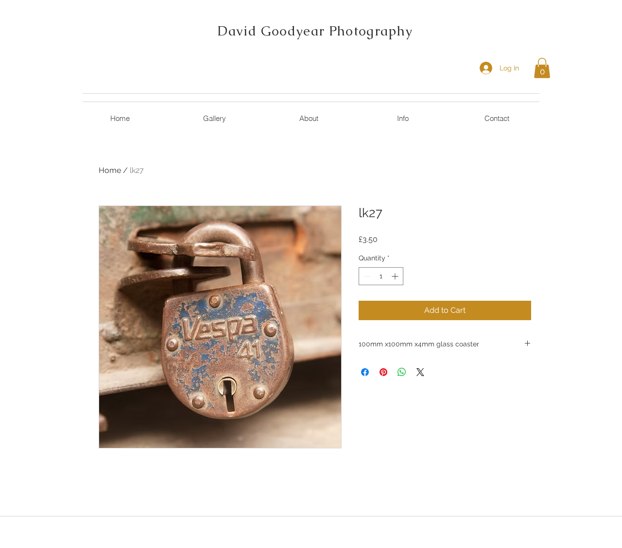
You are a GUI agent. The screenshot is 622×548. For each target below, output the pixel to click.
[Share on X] (420, 372)
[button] (542, 68)
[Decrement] (366, 276)
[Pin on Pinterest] (383, 372)
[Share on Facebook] (365, 372)
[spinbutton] (381, 276)
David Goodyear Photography (315, 30)
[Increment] (396, 276)
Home (110, 170)
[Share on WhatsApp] (402, 372)
